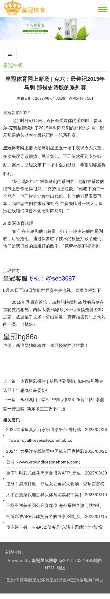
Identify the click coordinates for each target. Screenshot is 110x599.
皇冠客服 (79, 579)
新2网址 (95, 579)
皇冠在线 (13, 65)
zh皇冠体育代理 (18, 223)
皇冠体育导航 (19, 579)
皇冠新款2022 (16, 112)
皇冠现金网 (60, 579)
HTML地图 (55, 567)
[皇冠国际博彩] (24, 14)
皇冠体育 (41, 579)
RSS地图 (93, 560)
